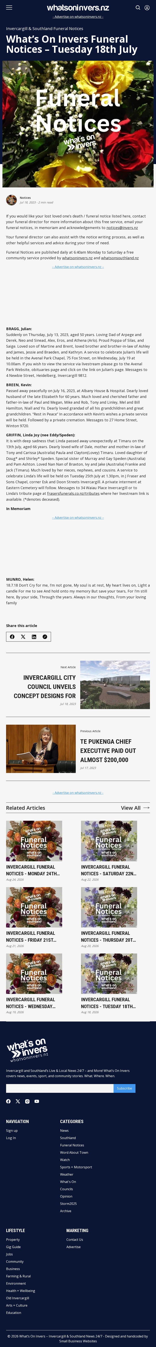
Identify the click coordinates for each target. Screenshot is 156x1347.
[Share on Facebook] (12, 637)
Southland (68, 1137)
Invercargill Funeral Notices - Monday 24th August (31, 870)
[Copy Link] (45, 637)
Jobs (9, 1254)
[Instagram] (27, 1101)
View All (131, 807)
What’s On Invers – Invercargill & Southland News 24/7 (60, 1336)
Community (15, 1261)
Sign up (12, 1130)
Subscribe (124, 1088)
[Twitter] (18, 1101)
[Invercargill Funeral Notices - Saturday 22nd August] (109, 841)
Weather (66, 1174)
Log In (11, 1137)
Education (13, 1312)
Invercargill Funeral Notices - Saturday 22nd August (108, 870)
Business (13, 1268)
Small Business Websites (78, 1341)
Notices (25, 198)
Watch (65, 1159)
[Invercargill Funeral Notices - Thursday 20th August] (109, 907)
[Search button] (138, 8)
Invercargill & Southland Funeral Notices (44, 29)
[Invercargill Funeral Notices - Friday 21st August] (34, 907)
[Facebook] (8, 1101)
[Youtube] (37, 1101)
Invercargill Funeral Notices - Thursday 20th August (108, 937)
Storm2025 (68, 1203)
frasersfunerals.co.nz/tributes (73, 493)
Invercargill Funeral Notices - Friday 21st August (30, 937)
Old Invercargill (17, 1298)
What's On (68, 1181)
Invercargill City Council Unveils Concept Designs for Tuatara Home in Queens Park (45, 687)
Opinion (66, 1196)
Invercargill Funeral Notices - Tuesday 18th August (107, 1003)
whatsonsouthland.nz (120, 257)
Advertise (73, 1247)
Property (13, 1239)
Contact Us (74, 1239)
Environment (16, 1283)
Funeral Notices (72, 1145)
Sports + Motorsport (76, 1167)
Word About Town (74, 1152)
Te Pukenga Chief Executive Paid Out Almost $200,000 (108, 751)
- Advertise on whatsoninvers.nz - (78, 16)
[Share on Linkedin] (34, 637)
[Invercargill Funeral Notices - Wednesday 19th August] (34, 973)
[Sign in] (147, 8)
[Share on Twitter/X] (23, 637)
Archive (65, 1211)
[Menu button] (9, 7)
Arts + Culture (16, 1305)
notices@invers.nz (122, 227)
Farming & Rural (18, 1276)
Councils (66, 1189)
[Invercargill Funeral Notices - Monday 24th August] (34, 841)
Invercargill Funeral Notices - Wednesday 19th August (30, 1003)
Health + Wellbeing (20, 1290)
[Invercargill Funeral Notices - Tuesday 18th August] (109, 973)
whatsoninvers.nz (77, 257)
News (64, 1130)
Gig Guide (13, 1247)
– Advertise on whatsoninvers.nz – (78, 267)
